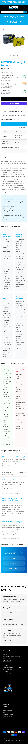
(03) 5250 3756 (7, 673)
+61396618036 (6, 80)
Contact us (6, 640)
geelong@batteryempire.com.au (12, 667)
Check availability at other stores (14, 115)
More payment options (14, 107)
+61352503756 (6, 87)
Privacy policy (16, 738)
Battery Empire (8, 738)
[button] (3, 7)
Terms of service (9, 740)
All (6, 58)
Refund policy (24, 738)
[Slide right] (17, 55)
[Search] (25, 12)
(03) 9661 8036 (7, 661)
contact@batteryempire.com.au (11, 656)
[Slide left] (10, 55)
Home (2, 58)
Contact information (19, 740)
